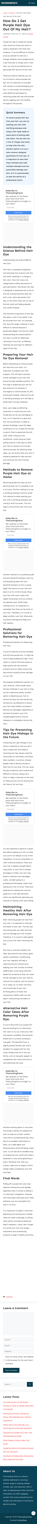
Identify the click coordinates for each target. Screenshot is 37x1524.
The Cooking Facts (25, 1517)
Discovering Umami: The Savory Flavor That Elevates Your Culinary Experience (17, 1416)
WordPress (23, 1520)
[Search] (30, 1384)
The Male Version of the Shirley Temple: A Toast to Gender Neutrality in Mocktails (18, 1405)
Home (5, 13)
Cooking (12, 13)
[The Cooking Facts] (9, 3)
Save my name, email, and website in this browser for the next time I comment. (19, 1360)
